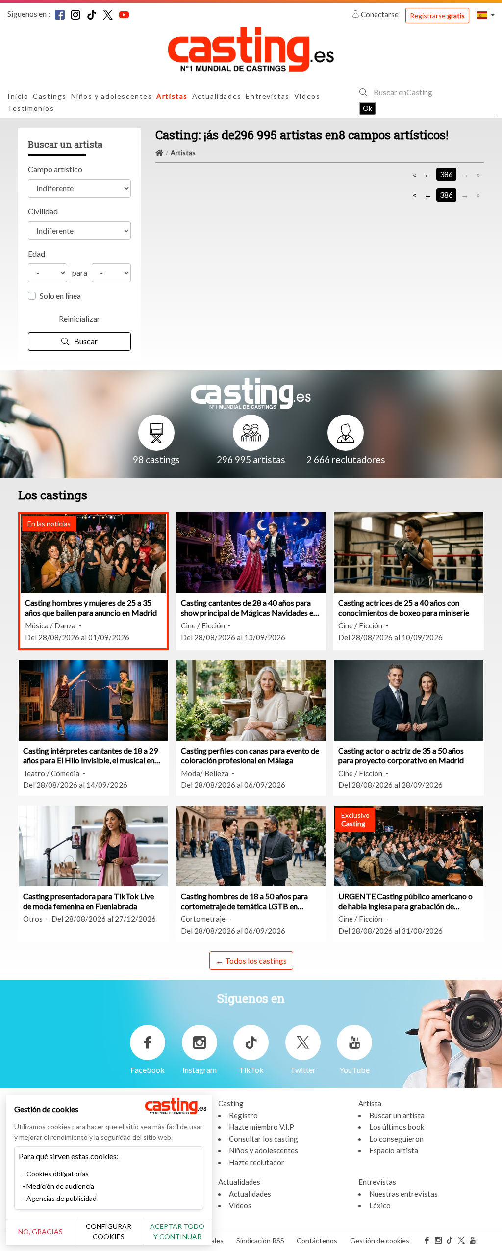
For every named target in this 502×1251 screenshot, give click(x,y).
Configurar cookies (108, 1231)
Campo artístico (55, 169)
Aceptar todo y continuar (177, 1231)
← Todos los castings (251, 960)
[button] (486, 15)
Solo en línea (60, 295)
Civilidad (43, 211)
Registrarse (437, 15)
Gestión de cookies (379, 1240)
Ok (367, 108)
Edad (36, 253)
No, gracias (40, 1231)
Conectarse (379, 14)
